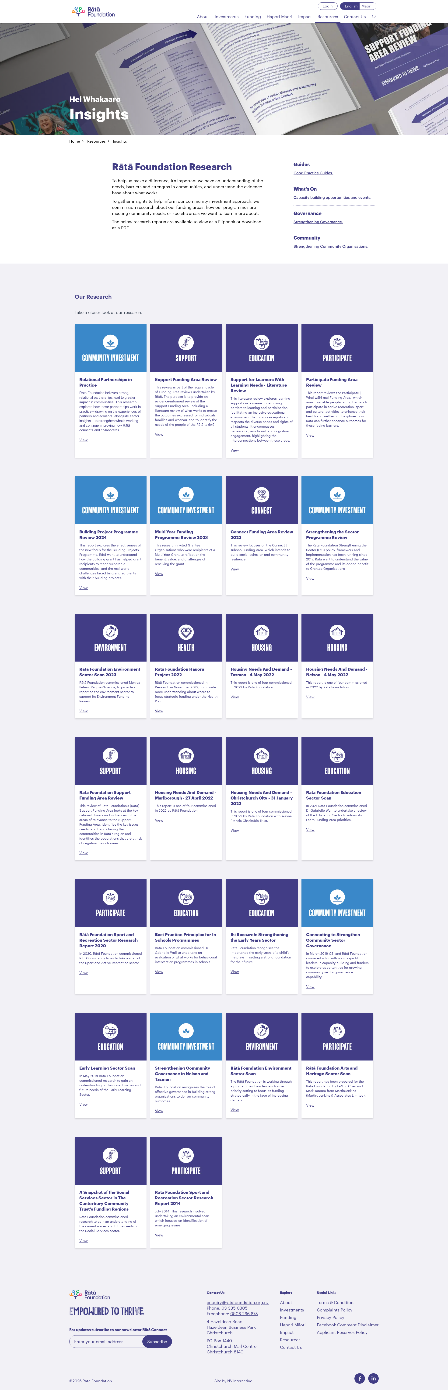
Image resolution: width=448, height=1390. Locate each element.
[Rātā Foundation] (93, 12)
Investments (292, 1309)
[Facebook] (359, 1378)
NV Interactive (239, 1381)
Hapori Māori (293, 1324)
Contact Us (291, 1347)
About (286, 1302)
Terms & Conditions (336, 1302)
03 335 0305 (234, 1308)
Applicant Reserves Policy (342, 1332)
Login (328, 6)
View (83, 440)
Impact (287, 1332)
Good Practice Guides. (313, 173)
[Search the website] (374, 16)
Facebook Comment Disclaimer (348, 1324)
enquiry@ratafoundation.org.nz (238, 1302)
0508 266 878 (244, 1313)
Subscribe (157, 1341)
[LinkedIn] (373, 1378)
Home (74, 141)
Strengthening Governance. (318, 222)
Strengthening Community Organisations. (331, 246)
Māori (366, 6)
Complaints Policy (335, 1309)
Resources (96, 141)
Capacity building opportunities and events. (332, 197)
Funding (288, 1317)
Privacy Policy (330, 1317)
